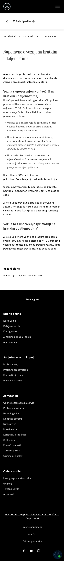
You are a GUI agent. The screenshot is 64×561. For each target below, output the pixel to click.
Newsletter (9, 424)
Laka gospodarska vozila (17, 478)
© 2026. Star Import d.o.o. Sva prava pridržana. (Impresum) (32, 516)
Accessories (10, 342)
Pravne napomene (32, 527)
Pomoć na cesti (12, 445)
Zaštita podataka (32, 541)
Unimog (7, 483)
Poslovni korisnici (13, 380)
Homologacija (11, 413)
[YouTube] (31, 551)
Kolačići (32, 534)
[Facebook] (24, 551)
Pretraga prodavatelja (15, 370)
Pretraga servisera (13, 408)
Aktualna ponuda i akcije (17, 337)
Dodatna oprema (12, 418)
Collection (9, 440)
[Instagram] (39, 551)
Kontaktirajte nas (13, 375)
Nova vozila (9, 320)
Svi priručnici (10, 36)
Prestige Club (10, 429)
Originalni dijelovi (13, 456)
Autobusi (8, 494)
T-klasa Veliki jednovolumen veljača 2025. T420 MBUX (31, 36)
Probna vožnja (11, 364)
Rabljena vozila (11, 326)
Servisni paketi (11, 450)
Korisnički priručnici (14, 434)
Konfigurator (10, 331)
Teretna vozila (11, 489)
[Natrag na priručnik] (8, 21)
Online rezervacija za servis (18, 403)
